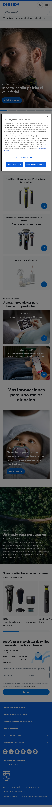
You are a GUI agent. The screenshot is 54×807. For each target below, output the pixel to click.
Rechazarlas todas (14, 164)
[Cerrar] (47, 116)
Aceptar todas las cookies (35, 164)
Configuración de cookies (25, 157)
